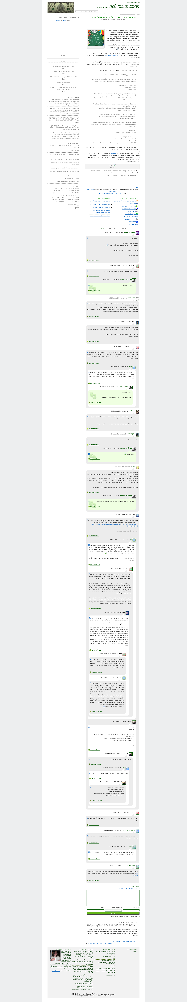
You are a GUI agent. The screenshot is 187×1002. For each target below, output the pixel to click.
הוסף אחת (102, 228)
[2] (102, 995)
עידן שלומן (131, 434)
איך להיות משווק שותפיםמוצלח (106, 968)
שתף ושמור (132, 221)
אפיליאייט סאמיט (106, 193)
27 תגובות (106, 19)
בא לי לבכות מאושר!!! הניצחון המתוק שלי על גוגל (124, 941)
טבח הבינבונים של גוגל (112, 55)
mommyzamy (111, 954)
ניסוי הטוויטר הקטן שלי (72, 175)
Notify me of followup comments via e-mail (124, 916)
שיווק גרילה (61, 202)
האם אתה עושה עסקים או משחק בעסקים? (99, 943)
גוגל (100, 193)
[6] (95, 995)
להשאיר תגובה (131, 224)
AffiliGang (114, 153)
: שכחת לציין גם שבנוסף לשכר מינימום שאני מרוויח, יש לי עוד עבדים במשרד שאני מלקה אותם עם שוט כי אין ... (82, 962)
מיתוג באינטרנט (59, 193)
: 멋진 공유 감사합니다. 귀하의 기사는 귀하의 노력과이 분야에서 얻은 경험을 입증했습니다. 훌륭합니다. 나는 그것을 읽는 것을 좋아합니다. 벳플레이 (64, 119)
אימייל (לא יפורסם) (114, 908)
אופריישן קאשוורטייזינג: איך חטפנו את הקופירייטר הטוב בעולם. (65, 163)
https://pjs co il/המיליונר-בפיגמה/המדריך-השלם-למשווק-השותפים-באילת (106, 962)
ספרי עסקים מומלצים (73, 195)
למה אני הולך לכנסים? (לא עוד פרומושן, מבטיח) (65, 168)
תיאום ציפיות (111, 973)
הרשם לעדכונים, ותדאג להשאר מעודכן (125, 201)
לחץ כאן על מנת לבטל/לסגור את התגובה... (128, 888)
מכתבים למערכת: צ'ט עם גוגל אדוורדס (99, 201)
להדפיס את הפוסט (130, 219)
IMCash (132, 411)
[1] (104, 995)
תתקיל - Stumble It (130, 214)
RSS (64, 20)
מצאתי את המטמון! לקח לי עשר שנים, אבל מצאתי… (64, 159)
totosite (132, 866)
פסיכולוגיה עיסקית (59, 197)
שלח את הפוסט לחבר (129, 216)
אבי (130, 366)
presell (113, 966)
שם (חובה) (136, 908)
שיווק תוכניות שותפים (73, 204)
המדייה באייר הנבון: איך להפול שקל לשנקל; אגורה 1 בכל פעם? (64, 146)
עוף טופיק (61, 195)
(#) (87, 238)
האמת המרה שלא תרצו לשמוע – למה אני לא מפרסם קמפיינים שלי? (63, 88)
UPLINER (131, 298)
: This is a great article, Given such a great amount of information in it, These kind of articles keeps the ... (64, 127)
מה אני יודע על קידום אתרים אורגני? (63, 66)
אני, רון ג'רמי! (75, 151)
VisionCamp (78, 995)
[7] (93, 995)
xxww (113, 958)
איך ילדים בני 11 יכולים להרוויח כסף (105, 951)
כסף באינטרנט (60, 190)
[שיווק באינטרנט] (61, 7)
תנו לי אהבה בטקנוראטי (129, 206)
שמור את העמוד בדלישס (129, 209)
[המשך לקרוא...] (56, 971)
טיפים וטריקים (60, 188)
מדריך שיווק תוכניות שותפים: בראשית (63, 71)
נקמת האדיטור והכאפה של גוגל (101, 207)
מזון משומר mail (110, 970)
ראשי (138, 14)
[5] (97, 995)
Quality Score (119, 193)
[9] (90, 995)
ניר (134, 466)
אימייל (58, 20)
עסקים (77, 197)
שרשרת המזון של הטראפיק (71, 178)
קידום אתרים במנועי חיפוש (127, 14)
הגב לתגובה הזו (94, 260)
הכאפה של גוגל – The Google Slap (99, 204)
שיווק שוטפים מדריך (109, 975)
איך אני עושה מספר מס (108, 956)
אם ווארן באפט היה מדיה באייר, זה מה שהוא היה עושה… (64, 155)
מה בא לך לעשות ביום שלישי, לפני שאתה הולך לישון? (63, 77)
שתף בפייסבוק (132, 203)
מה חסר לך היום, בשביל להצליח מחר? (68, 182)
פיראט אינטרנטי (129, 232)
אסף (130, 846)
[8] (92, 995)
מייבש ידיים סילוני (129, 830)
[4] (99, 995)
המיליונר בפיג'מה (124, 5)
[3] (100, 995)
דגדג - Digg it (132, 211)
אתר (102, 908)
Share (137, 187)
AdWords (113, 193)
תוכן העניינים (85, 995)
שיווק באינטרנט (59, 199)
